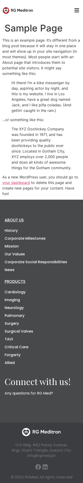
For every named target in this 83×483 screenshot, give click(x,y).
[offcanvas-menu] (77, 10)
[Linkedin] (45, 467)
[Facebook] (38, 467)
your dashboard (16, 182)
